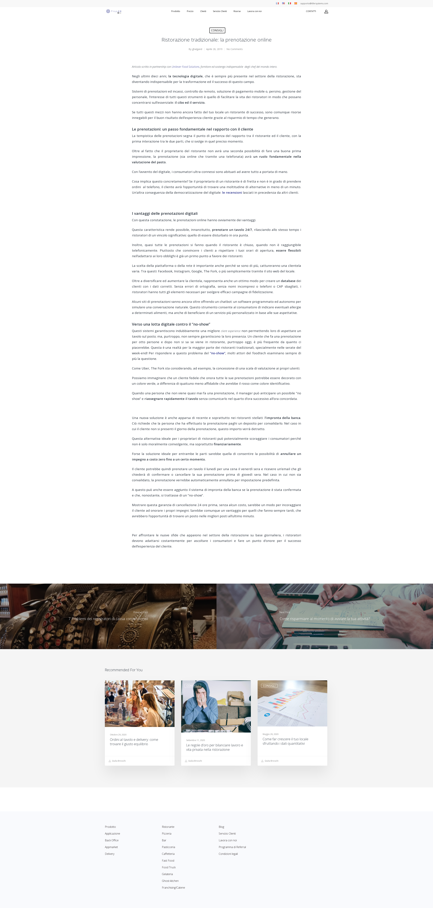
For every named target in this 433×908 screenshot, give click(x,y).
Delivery (109, 854)
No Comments (234, 49)
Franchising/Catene (173, 887)
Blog (221, 827)
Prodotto (175, 11)
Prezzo (190, 11)
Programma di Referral (232, 847)
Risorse (237, 11)
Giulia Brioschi (118, 760)
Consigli (217, 30)
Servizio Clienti (220, 11)
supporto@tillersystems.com (314, 3)
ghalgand (197, 49)
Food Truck (169, 867)
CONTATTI (311, 11)
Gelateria (167, 874)
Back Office (112, 840)
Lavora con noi (254, 11)
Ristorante (168, 827)
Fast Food (168, 860)
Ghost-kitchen (170, 881)
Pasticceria (168, 847)
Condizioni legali (228, 854)
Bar (164, 840)
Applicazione (112, 833)
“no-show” (217, 353)
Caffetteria (168, 854)
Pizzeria (166, 833)
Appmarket (111, 847)
